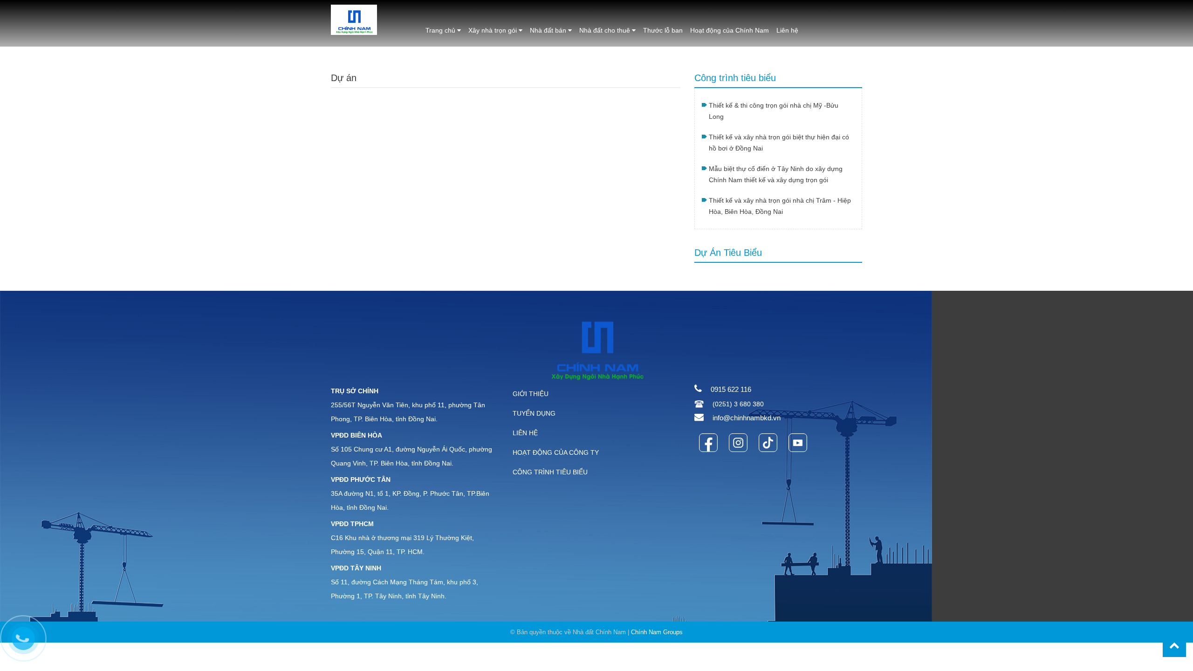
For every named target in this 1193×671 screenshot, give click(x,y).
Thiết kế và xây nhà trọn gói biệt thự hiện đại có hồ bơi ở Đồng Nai (779, 142)
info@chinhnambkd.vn (747, 418)
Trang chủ (441, 30)
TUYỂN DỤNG (534, 413)
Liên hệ (787, 30)
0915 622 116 (731, 389)
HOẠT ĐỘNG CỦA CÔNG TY (556, 452)
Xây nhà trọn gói (493, 30)
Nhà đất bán (549, 30)
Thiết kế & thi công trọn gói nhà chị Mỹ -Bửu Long (773, 111)
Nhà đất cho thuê (605, 30)
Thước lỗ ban (663, 30)
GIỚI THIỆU (531, 393)
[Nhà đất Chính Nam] (354, 19)
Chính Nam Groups (657, 632)
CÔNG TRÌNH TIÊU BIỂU (550, 472)
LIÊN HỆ (525, 433)
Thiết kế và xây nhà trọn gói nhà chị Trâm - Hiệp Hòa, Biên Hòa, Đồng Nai (780, 206)
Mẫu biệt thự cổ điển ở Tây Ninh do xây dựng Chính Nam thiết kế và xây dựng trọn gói (776, 174)
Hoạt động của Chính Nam (729, 30)
